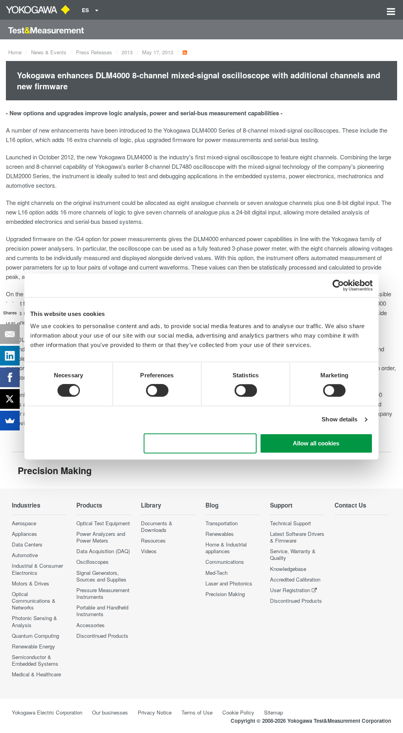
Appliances (24, 533)
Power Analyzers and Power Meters (100, 537)
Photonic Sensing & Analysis (34, 621)
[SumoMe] (10, 420)
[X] (10, 399)
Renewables (219, 533)
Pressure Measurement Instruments (102, 593)
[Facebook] (10, 377)
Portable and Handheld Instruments (102, 611)
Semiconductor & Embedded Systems (35, 660)
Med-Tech (216, 572)
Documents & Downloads (156, 526)
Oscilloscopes (92, 561)
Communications (224, 561)
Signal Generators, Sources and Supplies (101, 576)
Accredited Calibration (295, 579)
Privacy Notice (155, 712)
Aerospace (24, 523)
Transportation (221, 523)
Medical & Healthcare (36, 674)
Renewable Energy (33, 646)
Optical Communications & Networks (33, 600)
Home (15, 52)
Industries (26, 505)
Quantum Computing (35, 635)
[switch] (157, 390)
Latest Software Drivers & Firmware (297, 537)
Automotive (25, 555)
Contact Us (350, 505)
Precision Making (225, 594)
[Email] (10, 334)
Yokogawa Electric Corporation (47, 712)
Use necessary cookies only (200, 443)
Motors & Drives (30, 583)
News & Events (49, 52)
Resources (153, 540)
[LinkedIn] (10, 356)
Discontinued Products (102, 635)
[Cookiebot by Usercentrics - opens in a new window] (338, 285)
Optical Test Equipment (103, 523)
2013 (127, 52)
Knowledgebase (288, 568)
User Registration (290, 590)
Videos (149, 551)
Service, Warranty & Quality (293, 554)
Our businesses (110, 712)
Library (151, 505)
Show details (339, 419)
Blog (211, 505)
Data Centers (27, 544)
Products (89, 505)
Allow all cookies (316, 443)
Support (281, 505)
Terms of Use (197, 712)
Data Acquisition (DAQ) (103, 551)
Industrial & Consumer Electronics (37, 569)
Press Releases (94, 52)
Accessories (90, 625)
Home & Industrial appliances (226, 548)
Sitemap (273, 712)
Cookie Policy (238, 712)
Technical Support (290, 523)
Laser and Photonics (228, 583)
